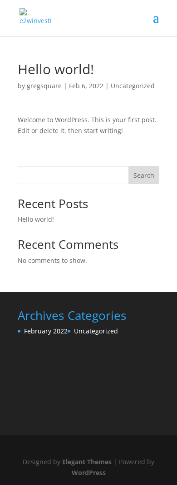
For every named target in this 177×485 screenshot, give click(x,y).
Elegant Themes (87, 461)
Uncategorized (133, 85)
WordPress (89, 472)
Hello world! (36, 219)
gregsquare (44, 85)
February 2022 (46, 331)
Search (143, 175)
